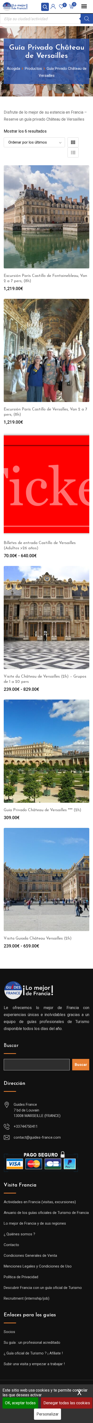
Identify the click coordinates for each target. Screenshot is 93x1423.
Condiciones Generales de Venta (30, 1255)
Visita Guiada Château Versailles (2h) (38, 939)
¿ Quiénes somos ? (19, 1234)
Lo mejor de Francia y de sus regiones (35, 1223)
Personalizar (47, 1414)
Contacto (11, 1245)
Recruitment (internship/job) (26, 1298)
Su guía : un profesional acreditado (32, 1342)
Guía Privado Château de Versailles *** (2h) (42, 810)
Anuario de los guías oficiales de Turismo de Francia (46, 1212)
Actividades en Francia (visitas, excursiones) (40, 1202)
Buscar (11, 1045)
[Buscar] (87, 19)
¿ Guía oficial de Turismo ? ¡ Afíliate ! (33, 1353)
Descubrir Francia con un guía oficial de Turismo (43, 1287)
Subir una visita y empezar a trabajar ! (34, 1364)
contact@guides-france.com (37, 1137)
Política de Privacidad (21, 1277)
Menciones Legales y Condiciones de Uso (38, 1266)
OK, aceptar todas (20, 1403)
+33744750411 (26, 1126)
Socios (9, 1332)
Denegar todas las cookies (66, 1403)
